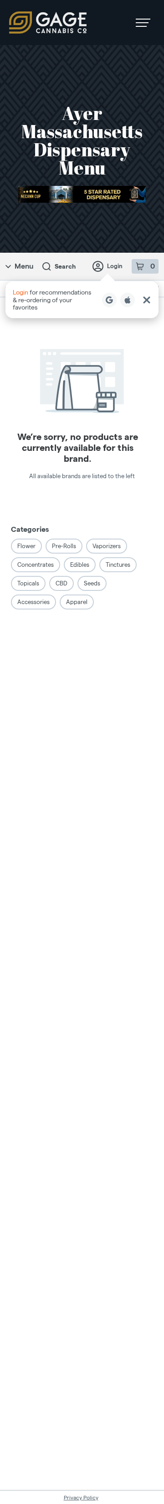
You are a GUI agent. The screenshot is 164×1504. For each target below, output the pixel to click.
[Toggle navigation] (143, 23)
